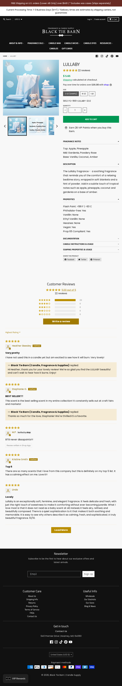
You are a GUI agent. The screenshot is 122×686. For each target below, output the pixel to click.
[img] (12, 341)
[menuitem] (17, 126)
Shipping (67, 79)
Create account (99, 19)
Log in (89, 19)
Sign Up (88, 574)
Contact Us (61, 631)
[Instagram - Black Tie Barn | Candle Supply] (102, 56)
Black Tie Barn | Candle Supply (65, 675)
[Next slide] (57, 126)
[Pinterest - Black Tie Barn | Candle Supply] (112, 56)
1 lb (92, 93)
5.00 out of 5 (69, 290)
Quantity (67, 105)
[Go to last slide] (5, 126)
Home (5, 56)
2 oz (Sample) (71, 93)
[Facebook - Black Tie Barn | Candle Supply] (97, 56)
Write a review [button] (61, 321)
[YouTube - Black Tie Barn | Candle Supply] (117, 56)
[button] (70, 70)
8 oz (84, 93)
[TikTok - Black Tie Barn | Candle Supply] (107, 56)
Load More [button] (61, 530)
